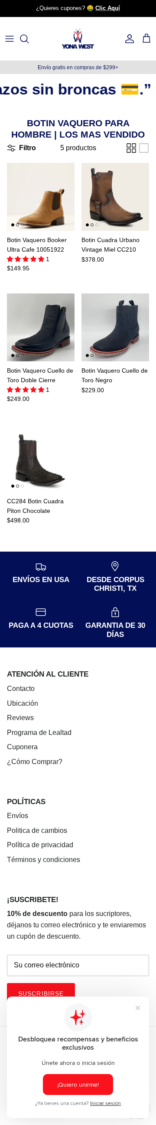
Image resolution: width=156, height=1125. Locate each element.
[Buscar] (28, 38)
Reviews (20, 717)
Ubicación (22, 703)
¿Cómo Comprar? (34, 761)
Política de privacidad (40, 845)
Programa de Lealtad (39, 732)
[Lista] (144, 148)
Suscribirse (41, 993)
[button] (26, 259)
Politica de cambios (37, 830)
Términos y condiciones (43, 859)
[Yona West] (78, 38)
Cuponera (22, 747)
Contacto (21, 688)
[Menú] (9, 38)
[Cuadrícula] (131, 148)
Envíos (17, 815)
